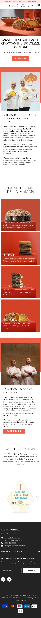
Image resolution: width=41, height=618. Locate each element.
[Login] (32, 6)
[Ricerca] (9, 5)
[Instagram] (9, 579)
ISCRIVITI (31, 570)
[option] (20, 496)
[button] (38, 496)
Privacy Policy (32, 598)
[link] (20, 91)
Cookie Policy (20, 600)
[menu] (2, 5)
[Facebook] (3, 579)
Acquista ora (20, 58)
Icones (23, 598)
